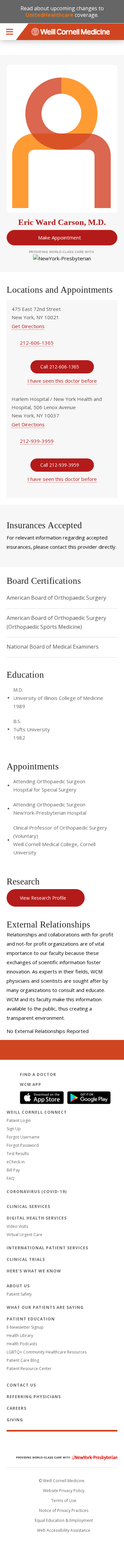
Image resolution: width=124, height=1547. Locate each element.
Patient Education (31, 1319)
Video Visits (17, 1226)
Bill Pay (13, 1170)
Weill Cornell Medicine (62, 1443)
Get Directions (28, 326)
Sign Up (14, 1129)
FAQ (11, 1178)
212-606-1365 (37, 342)
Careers (16, 1408)
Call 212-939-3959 (59, 465)
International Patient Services (47, 1248)
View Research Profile (43, 898)
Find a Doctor (38, 1074)
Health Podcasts (22, 1344)
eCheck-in (16, 1162)
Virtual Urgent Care (24, 1234)
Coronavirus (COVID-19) (37, 1191)
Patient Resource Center (29, 1368)
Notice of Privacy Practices (63, 1510)
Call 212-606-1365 (59, 367)
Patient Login (19, 1120)
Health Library (20, 1335)
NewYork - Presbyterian (62, 1457)
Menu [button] (9, 31)
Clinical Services (28, 1206)
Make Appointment (59, 237)
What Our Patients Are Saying (45, 1307)
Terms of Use (63, 1500)
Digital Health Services (37, 1218)
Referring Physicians (34, 1396)
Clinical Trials (26, 1259)
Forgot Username (23, 1137)
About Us (18, 1286)
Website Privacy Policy (63, 1490)
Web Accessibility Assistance (63, 1530)
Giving (15, 1420)
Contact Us (21, 1385)
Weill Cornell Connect (37, 1112)
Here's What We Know (34, 1271)
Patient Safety (19, 1294)
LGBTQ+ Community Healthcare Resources (47, 1352)
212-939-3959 (37, 441)
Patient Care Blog (23, 1360)
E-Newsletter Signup (25, 1327)
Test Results (18, 1153)
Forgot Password (23, 1145)
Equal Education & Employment (64, 1520)
